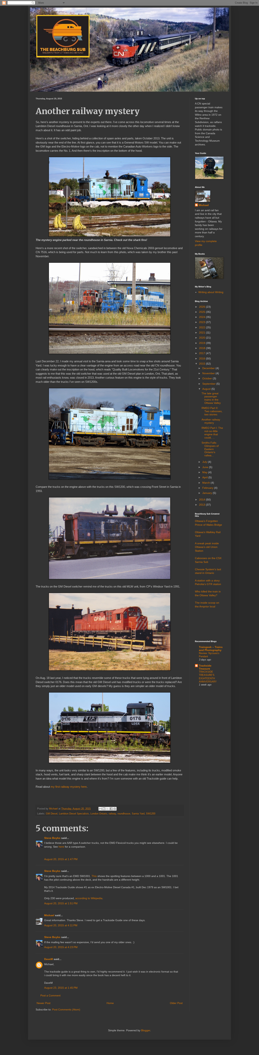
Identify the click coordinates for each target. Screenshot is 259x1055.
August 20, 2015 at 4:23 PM (61, 947)
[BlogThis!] (104, 809)
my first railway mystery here (69, 786)
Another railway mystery (211, 421)
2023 (202, 322)
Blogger (145, 1030)
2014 (202, 499)
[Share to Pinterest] (115, 809)
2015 (202, 363)
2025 (202, 311)
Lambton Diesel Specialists (74, 813)
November (209, 373)
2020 (202, 337)
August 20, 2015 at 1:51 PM (61, 903)
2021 (202, 332)
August (206, 388)
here (61, 846)
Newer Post (43, 1003)
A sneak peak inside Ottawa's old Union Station (207, 547)
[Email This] (100, 809)
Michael (49, 915)
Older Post (176, 1003)
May (205, 472)
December (209, 368)
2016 (202, 358)
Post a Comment (50, 995)
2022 (202, 327)
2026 (202, 306)
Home (110, 1003)
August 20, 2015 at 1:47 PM (61, 859)
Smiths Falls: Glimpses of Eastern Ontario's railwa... (210, 449)
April (205, 477)
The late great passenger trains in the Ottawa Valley (211, 398)
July (205, 461)
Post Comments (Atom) (66, 1009)
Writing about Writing (210, 292)
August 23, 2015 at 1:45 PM (61, 987)
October (207, 378)
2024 (202, 316)
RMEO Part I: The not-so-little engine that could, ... (212, 432)
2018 (202, 348)
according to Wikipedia (88, 898)
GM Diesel (51, 813)
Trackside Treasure (205, 667)
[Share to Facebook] (111, 809)
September (209, 383)
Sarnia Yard (138, 813)
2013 (202, 504)
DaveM (48, 959)
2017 (202, 353)
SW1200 (150, 813)
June (205, 467)
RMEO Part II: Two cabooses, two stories (212, 411)
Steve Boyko (52, 837)
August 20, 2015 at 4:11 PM (60, 925)
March (206, 482)
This (94, 876)
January (207, 492)
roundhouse (124, 813)
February (208, 487)
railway (112, 813)
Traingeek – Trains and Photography (211, 649)
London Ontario (98, 813)
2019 (202, 342)
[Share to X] (107, 809)
